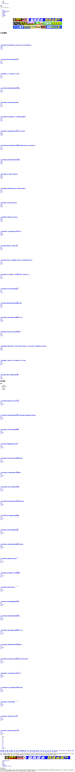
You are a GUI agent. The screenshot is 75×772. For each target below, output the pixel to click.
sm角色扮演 (33, 751)
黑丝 (64, 750)
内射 (28, 750)
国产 (8, 750)
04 (2, 741)
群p (50, 751)
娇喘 (3, 751)
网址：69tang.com (5, 3)
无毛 (22, 751)
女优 (1, 751)
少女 (5, 751)
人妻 (40, 750)
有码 (25, 750)
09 (2, 745)
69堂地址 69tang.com (6, 760)
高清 (73, 750)
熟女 (18, 751)
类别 (3, 13)
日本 (14, 750)
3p (20, 751)
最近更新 (4, 12)
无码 (5, 750)
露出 (12, 751)
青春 (41, 751)
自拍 (34, 750)
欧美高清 (37, 750)
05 (2, 742)
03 (2, 740)
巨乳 (52, 750)
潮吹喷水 (46, 751)
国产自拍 (2, 750)
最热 (49, 751)
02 (2, 739)
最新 (50, 750)
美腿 (36, 751)
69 (4, 767)
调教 (24, 751)
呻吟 (57, 750)
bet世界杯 (4, 15)
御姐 (43, 750)
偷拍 (43, 751)
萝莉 (7, 751)
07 (2, 743)
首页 (3, 10)
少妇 (59, 750)
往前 (3, 748)
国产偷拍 (11, 750)
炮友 (61, 750)
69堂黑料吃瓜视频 (5, 11)
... (2, 746)
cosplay (39, 751)
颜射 (70, 750)
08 (2, 744)
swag (26, 751)
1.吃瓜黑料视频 (21, 750)
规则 (3, 763)
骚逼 (68, 750)
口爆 (55, 750)
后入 (66, 750)
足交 (28, 751)
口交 (45, 750)
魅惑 (30, 751)
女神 (17, 750)
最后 (3, 747)
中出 (10, 751)
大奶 (47, 750)
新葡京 (3, 14)
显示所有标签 (54, 751)
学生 (14, 751)
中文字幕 (31, 750)
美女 (16, 751)
